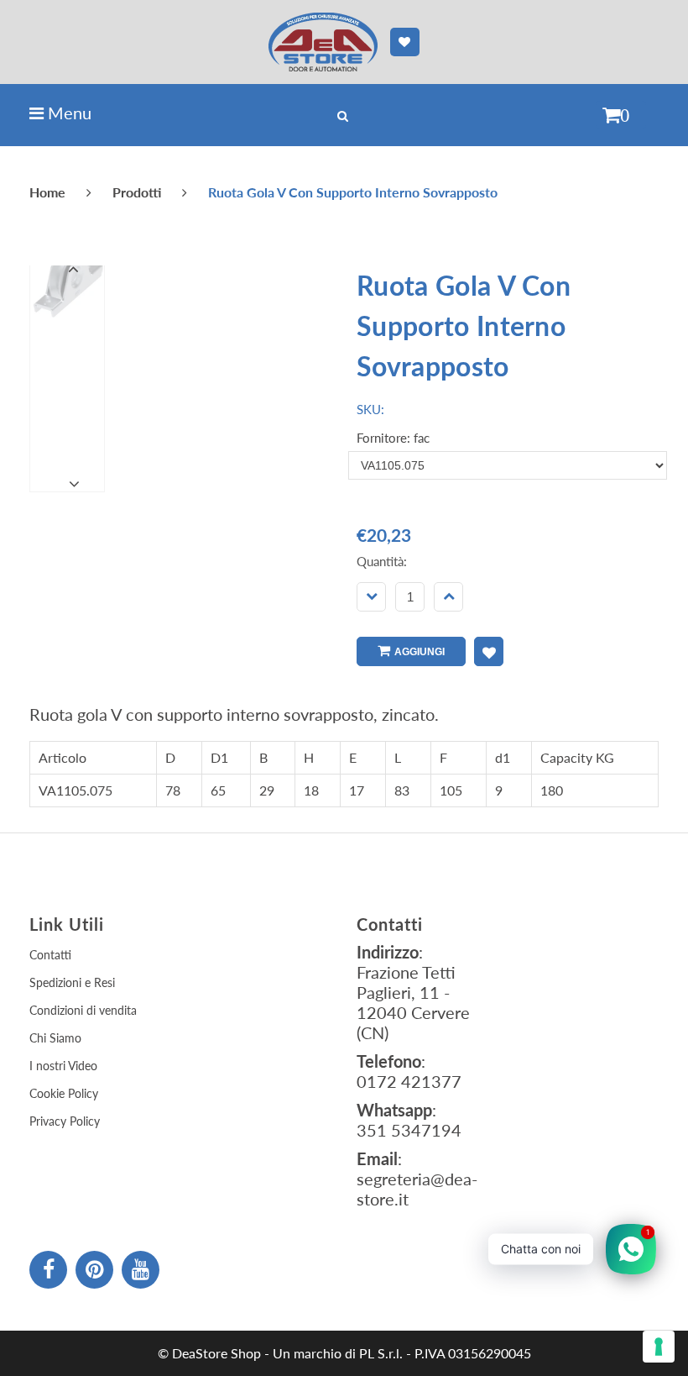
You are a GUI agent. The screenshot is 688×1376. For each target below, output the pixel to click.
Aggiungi (419, 652)
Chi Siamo (55, 1038)
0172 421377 (409, 1081)
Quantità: (382, 561)
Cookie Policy (63, 1093)
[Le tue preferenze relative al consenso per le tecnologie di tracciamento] (659, 1347)
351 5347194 (409, 1130)
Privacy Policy (64, 1121)
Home (47, 192)
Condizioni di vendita (83, 1010)
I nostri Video (63, 1065)
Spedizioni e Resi (72, 982)
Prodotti (136, 192)
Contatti (50, 955)
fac (422, 437)
